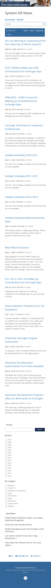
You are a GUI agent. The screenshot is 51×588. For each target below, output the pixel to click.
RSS (11, 556)
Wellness (11, 506)
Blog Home (10, 20)
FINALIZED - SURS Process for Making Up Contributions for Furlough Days (21, 101)
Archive (20, 20)
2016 (9, 465)
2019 (9, 458)
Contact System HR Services (25, 568)
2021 (9, 453)
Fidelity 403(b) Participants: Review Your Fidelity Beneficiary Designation (24, 519)
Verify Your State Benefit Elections (18, 524)
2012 (9, 476)
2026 (9, 440)
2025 (9, 442)
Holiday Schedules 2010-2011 (21, 155)
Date (32, 30)
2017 (9, 463)
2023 (9, 447)
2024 (9, 445)
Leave (10, 493)
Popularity (39, 30)
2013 (9, 473)
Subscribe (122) (22, 556)
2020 (9, 455)
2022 (9, 450)
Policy (10, 498)
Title (25, 30)
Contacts (36, 556)
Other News (12, 496)
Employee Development (17, 491)
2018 (9, 460)
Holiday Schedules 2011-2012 (21, 176)
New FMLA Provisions (17, 247)
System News (13, 504)
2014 (9, 471)
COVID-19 (11, 488)
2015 (9, 468)
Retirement (12, 501)
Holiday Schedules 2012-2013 (21, 197)
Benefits (11, 485)
